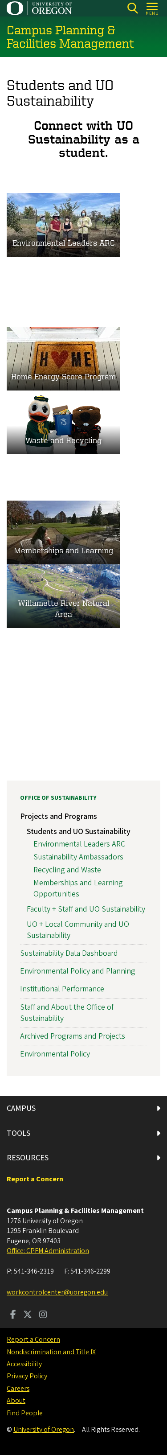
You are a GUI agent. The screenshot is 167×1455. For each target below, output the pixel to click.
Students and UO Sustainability (78, 831)
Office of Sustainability (58, 797)
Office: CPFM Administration (48, 1251)
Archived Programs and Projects (72, 1036)
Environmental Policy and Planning (77, 971)
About (16, 1401)
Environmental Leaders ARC (79, 844)
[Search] (132, 8)
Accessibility (24, 1364)
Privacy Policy (27, 1376)
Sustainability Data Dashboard (69, 953)
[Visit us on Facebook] (13, 1315)
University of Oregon (43, 1429)
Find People (25, 1413)
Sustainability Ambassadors (78, 857)
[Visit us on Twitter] (28, 1315)
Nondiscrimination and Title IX (51, 1352)
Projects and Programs (58, 816)
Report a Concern (33, 1339)
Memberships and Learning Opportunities (78, 888)
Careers (18, 1388)
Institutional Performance (62, 989)
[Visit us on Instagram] (43, 1315)
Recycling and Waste (67, 869)
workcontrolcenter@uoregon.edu (57, 1292)
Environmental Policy (55, 1054)
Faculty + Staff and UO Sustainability (86, 909)
